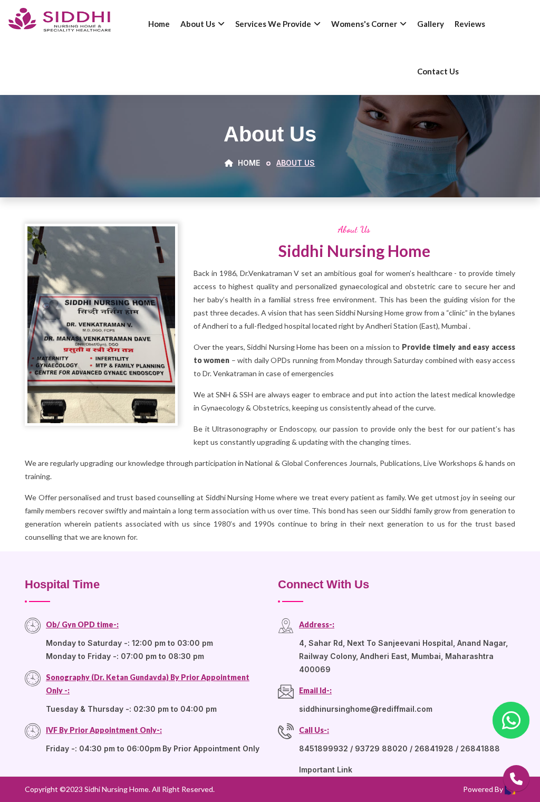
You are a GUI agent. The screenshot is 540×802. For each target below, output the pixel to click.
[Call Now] (516, 778)
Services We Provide (273, 23)
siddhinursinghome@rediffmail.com (365, 708)
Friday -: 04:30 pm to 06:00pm (103, 748)
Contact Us (438, 71)
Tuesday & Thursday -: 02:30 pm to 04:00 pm (131, 708)
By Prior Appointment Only (210, 748)
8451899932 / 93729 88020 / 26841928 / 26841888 (399, 748)
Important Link (325, 769)
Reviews (470, 23)
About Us (197, 23)
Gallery (430, 23)
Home (159, 23)
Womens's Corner (364, 23)
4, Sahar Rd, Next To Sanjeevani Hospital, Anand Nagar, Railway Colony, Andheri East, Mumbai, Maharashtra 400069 (403, 656)
